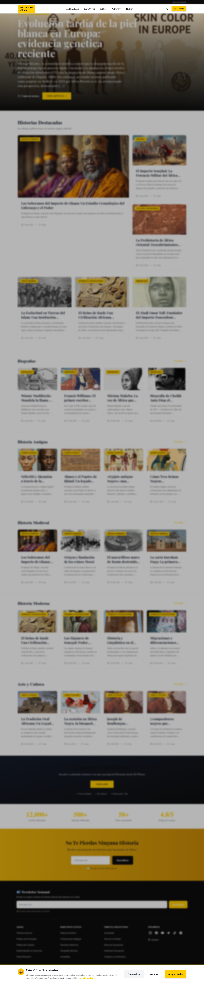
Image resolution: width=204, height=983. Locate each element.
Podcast (116, 8)
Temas (103, 8)
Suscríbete (179, 9)
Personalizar (134, 974)
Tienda (129, 8)
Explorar (89, 8)
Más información (86, 977)
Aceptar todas (175, 974)
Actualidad (72, 8)
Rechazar (154, 974)
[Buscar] (167, 8)
